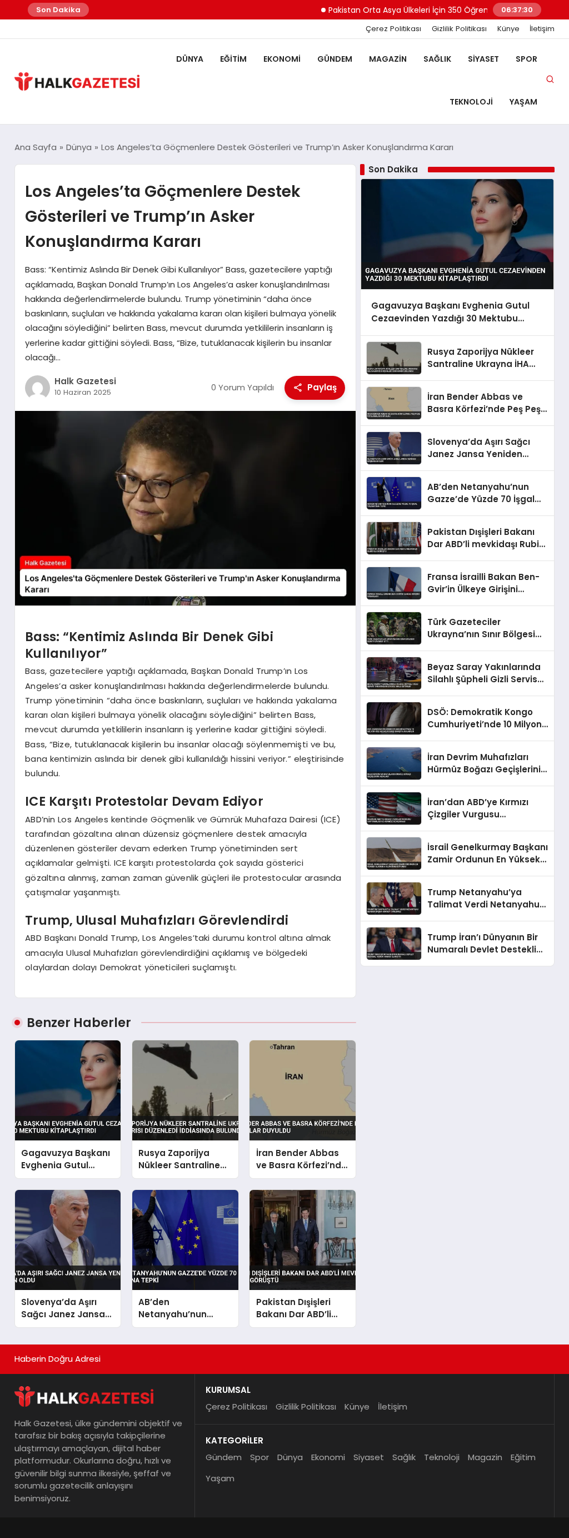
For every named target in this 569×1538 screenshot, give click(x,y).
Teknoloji (471, 101)
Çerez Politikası (393, 29)
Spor (526, 59)
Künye (508, 29)
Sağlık (437, 59)
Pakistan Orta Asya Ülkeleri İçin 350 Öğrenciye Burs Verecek (419, 10)
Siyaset (483, 59)
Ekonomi (282, 59)
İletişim (542, 29)
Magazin (388, 59)
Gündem (334, 59)
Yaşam (523, 101)
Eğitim (233, 59)
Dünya (189, 59)
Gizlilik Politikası (459, 29)
